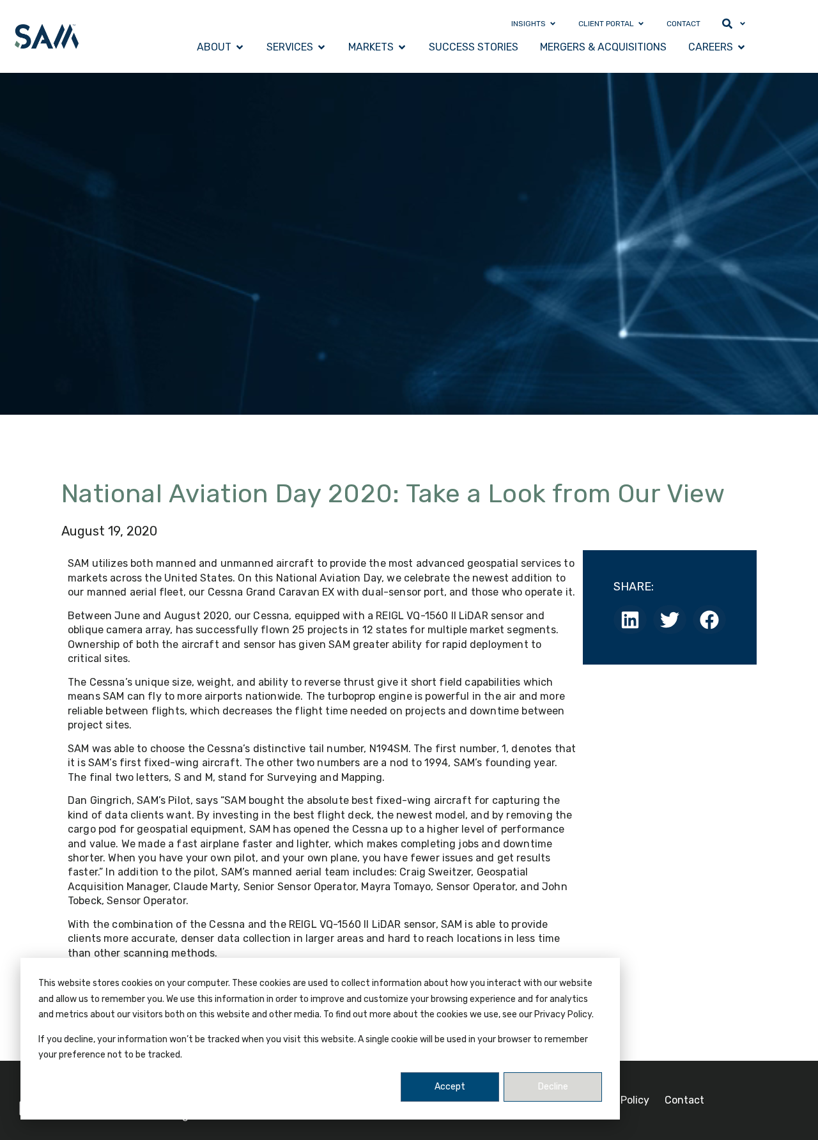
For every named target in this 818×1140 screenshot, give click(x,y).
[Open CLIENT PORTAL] (641, 23)
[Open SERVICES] (321, 47)
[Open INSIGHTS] (553, 23)
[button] (630, 619)
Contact (684, 1100)
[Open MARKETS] (402, 47)
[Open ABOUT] (240, 47)
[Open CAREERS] (741, 47)
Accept (450, 1086)
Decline (553, 1086)
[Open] (742, 23)
